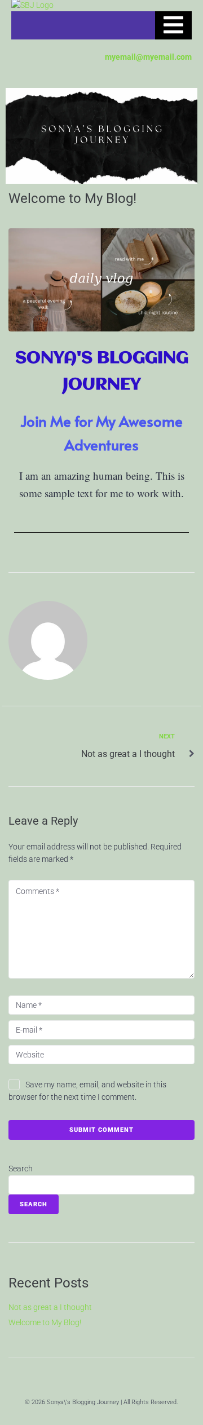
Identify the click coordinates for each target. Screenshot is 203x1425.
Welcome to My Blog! (44, 1322)
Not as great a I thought (50, 1307)
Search (20, 1168)
